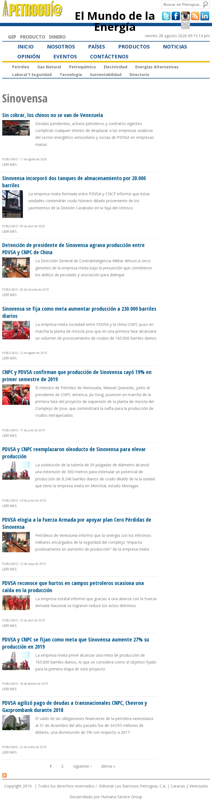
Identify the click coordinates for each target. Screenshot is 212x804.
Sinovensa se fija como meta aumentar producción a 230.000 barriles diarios (79, 312)
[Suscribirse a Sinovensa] (4, 775)
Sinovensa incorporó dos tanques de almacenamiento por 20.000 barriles (74, 181)
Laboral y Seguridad (32, 74)
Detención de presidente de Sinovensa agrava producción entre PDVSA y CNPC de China (73, 248)
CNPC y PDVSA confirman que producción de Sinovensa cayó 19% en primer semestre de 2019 (77, 375)
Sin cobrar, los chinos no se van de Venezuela (52, 115)
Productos (134, 46)
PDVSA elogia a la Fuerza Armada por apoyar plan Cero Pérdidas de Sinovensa (76, 523)
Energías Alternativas (157, 66)
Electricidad (115, 66)
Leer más (9, 164)
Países (96, 46)
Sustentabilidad (105, 74)
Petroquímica (82, 66)
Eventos (65, 56)
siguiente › (82, 766)
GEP (12, 37)
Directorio (139, 74)
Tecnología (71, 74)
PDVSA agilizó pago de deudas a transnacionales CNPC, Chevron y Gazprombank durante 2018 (74, 706)
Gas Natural (49, 66)
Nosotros (61, 46)
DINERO (57, 37)
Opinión (28, 56)
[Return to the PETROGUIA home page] (32, 14)
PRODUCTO (32, 37)
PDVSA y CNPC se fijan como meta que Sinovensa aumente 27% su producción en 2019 (75, 643)
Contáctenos (109, 56)
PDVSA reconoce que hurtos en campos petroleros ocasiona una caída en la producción (73, 586)
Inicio (25, 46)
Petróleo (20, 66)
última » (108, 766)
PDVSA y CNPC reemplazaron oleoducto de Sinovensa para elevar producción (74, 452)
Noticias (175, 46)
